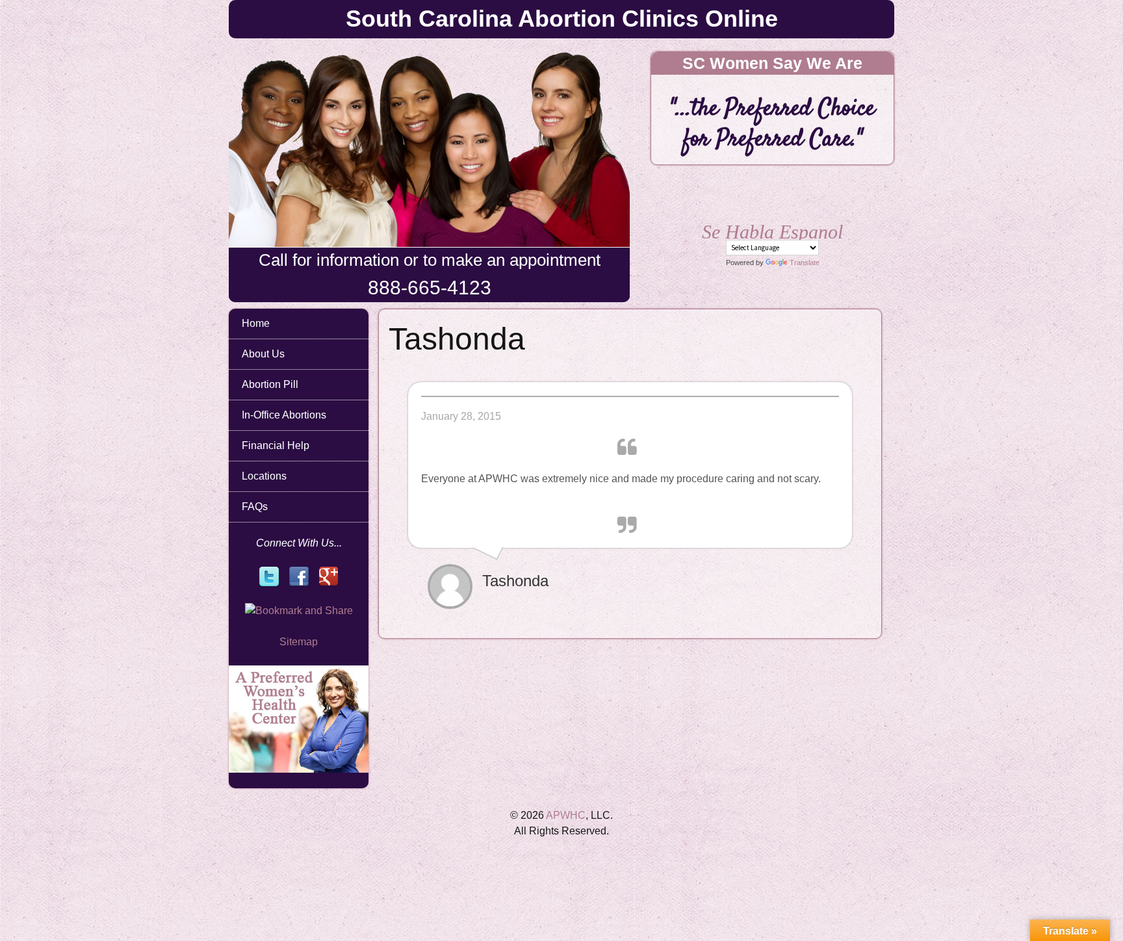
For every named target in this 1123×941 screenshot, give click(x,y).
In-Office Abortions (284, 414)
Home (256, 323)
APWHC (566, 815)
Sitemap (298, 641)
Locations (264, 476)
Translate (805, 262)
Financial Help (275, 445)
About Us (263, 353)
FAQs (255, 506)
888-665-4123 (429, 287)
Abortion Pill (270, 384)
